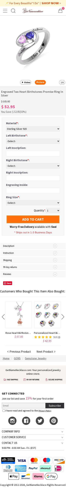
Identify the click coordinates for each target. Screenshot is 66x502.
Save (9, 283)
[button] (3, 317)
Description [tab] (8, 246)
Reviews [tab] (7, 274)
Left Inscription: (16, 148)
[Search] (13, 10)
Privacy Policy (44, 410)
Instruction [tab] (8, 252)
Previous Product (19, 351)
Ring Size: (13, 197)
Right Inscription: (17, 172)
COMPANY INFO (11, 431)
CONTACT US (9, 443)
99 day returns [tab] (10, 267)
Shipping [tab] (7, 260)
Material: (12, 123)
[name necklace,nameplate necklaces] (33, 10)
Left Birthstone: (16, 135)
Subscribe (55, 405)
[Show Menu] (5, 10)
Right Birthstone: (18, 160)
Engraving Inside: (17, 185)
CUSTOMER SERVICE (14, 437)
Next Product (45, 351)
